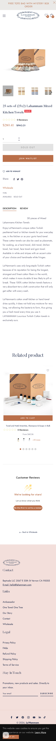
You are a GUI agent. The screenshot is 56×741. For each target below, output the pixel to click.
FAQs (5, 648)
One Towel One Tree (13, 607)
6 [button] (35, 449)
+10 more (36, 439)
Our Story (7, 613)
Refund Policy (9, 653)
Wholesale (8, 187)
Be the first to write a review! (28, 508)
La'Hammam (32, 722)
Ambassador (9, 602)
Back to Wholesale (29, 532)
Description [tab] (9, 208)
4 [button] (29, 449)
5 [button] (32, 449)
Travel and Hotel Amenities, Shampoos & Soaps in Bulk (28, 425)
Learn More (40, 732)
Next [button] (51, 92)
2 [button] (23, 449)
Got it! (11, 737)
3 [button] (26, 449)
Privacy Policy (9, 642)
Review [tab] (24, 208)
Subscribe (46, 693)
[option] (28, 408)
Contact (6, 618)
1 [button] (20, 449)
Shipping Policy (10, 659)
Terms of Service (11, 664)
